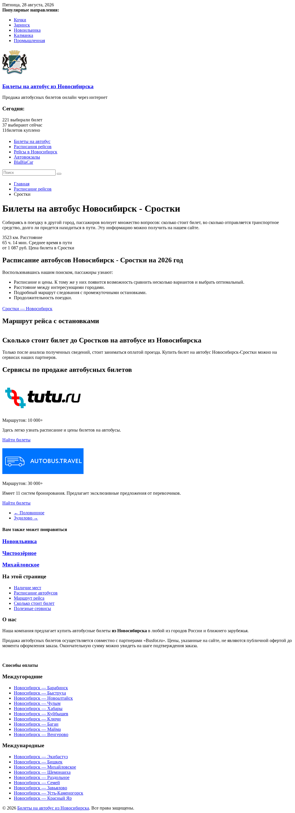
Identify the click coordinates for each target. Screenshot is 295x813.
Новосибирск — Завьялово (40, 787)
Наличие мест (27, 587)
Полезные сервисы (32, 608)
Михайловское (20, 565)
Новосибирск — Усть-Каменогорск (48, 793)
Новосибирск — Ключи (37, 718)
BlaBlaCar (23, 162)
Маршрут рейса (29, 598)
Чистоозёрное (19, 553)
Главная (21, 183)
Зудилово (26, 517)
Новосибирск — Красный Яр (43, 798)
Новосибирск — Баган (36, 724)
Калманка (23, 35)
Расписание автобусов (36, 592)
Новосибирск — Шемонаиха (42, 772)
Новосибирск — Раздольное (41, 777)
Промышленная (29, 40)
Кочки (20, 19)
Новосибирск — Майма (37, 729)
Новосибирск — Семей (37, 782)
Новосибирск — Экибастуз (41, 756)
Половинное (29, 512)
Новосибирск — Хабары (38, 708)
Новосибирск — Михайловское (45, 767)
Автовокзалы (27, 157)
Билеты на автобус (32, 141)
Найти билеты (16, 439)
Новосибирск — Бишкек (38, 761)
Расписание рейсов (33, 189)
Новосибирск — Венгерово (41, 734)
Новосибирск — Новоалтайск (43, 698)
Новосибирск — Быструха (40, 692)
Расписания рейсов (33, 146)
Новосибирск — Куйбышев (41, 713)
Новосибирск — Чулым (37, 703)
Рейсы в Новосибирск (35, 151)
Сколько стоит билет (34, 603)
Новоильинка (27, 30)
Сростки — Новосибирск (27, 308)
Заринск (22, 24)
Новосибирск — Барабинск (41, 687)
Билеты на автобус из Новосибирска (48, 86)
